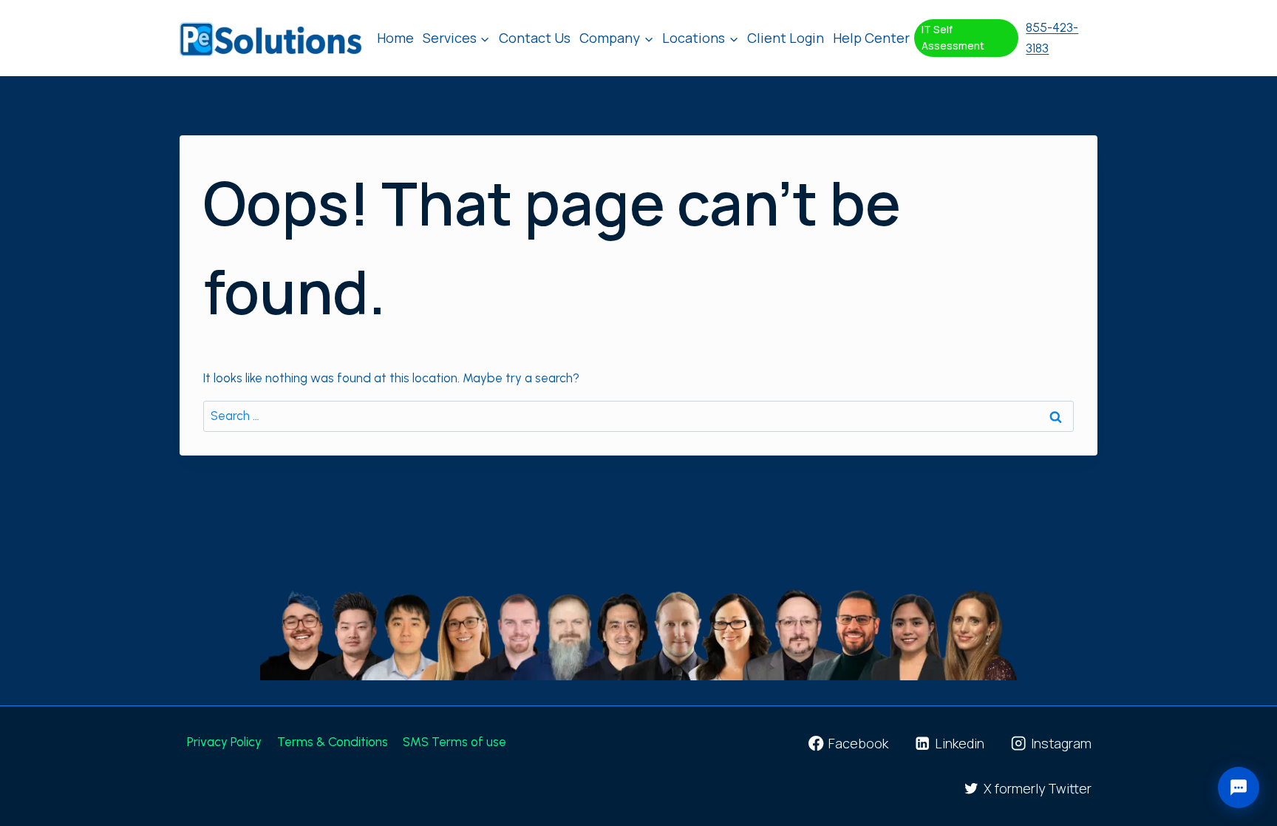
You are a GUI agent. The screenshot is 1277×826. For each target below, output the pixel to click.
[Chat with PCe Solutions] (1238, 787)
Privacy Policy (224, 741)
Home (395, 38)
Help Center (871, 38)
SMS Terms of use (456, 741)
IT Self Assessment (953, 38)
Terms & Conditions (332, 741)
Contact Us (535, 38)
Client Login (785, 38)
